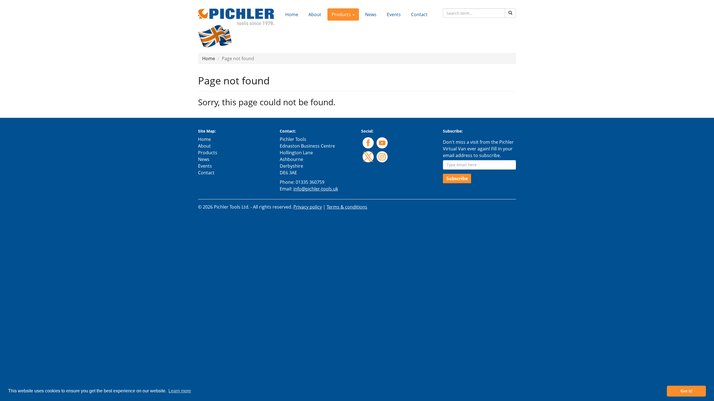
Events (394, 14)
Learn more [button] (179, 390)
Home (291, 14)
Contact (419, 14)
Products (207, 153)
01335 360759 (310, 182)
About (314, 14)
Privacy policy (307, 207)
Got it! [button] (687, 391)
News (371, 14)
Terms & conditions (347, 207)
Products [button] (342, 14)
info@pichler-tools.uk (315, 189)
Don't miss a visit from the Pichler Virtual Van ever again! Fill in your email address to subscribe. (478, 148)
